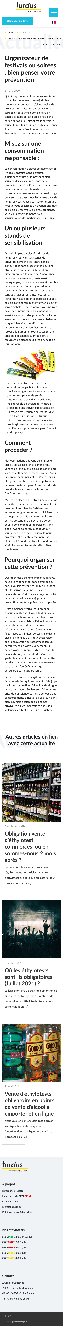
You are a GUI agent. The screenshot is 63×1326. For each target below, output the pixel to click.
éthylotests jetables (38, 408)
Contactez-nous (11, 1201)
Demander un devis (17, 21)
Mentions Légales (11, 1207)
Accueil (8, 1322)
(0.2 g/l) (14, 1247)
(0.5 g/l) (14, 1242)
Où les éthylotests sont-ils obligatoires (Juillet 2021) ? (28, 977)
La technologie (16, 1196)
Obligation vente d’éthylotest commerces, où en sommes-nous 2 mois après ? (30, 847)
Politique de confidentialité (17, 1212)
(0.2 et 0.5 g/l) (17, 1237)
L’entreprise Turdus (12, 1191)
